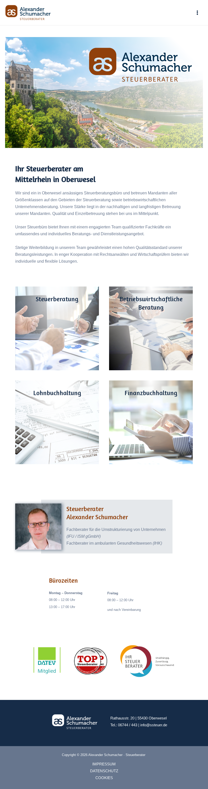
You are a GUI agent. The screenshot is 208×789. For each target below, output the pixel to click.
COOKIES (104, 778)
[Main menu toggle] (197, 12)
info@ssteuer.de (153, 725)
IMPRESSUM (104, 764)
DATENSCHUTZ (104, 771)
